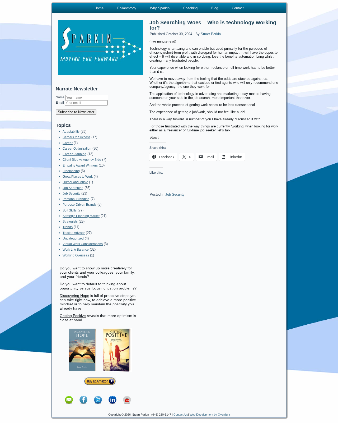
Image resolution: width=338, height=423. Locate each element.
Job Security (71, 193)
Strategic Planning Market (81, 216)
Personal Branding (76, 199)
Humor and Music (75, 182)
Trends (68, 227)
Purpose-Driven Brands (79, 204)
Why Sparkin (160, 8)
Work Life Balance (76, 249)
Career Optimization (77, 148)
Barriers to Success (76, 137)
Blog (214, 8)
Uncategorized (73, 238)
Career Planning (74, 154)
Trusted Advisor (74, 233)
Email (60, 102)
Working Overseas (76, 255)
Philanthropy (126, 8)
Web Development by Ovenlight (210, 414)
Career (68, 143)
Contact (238, 8)
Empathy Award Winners (80, 165)
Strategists (70, 221)
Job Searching (73, 188)
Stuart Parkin (211, 34)
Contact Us (180, 414)
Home (99, 8)
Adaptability (71, 132)
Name (60, 97)
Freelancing (71, 171)
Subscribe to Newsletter (76, 112)
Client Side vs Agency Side (82, 160)
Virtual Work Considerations (83, 244)
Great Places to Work (78, 176)
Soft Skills (70, 210)
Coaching (190, 8)
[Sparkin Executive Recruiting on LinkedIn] (112, 406)
